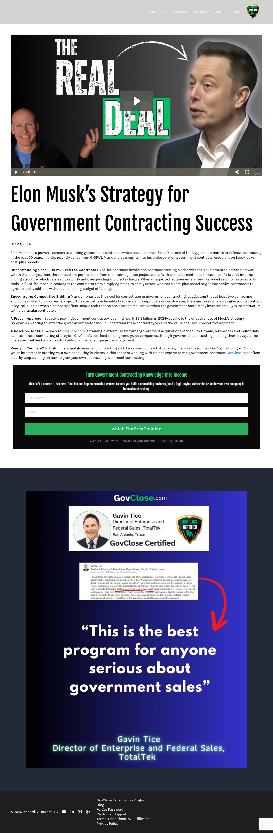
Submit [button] (136, 487)
